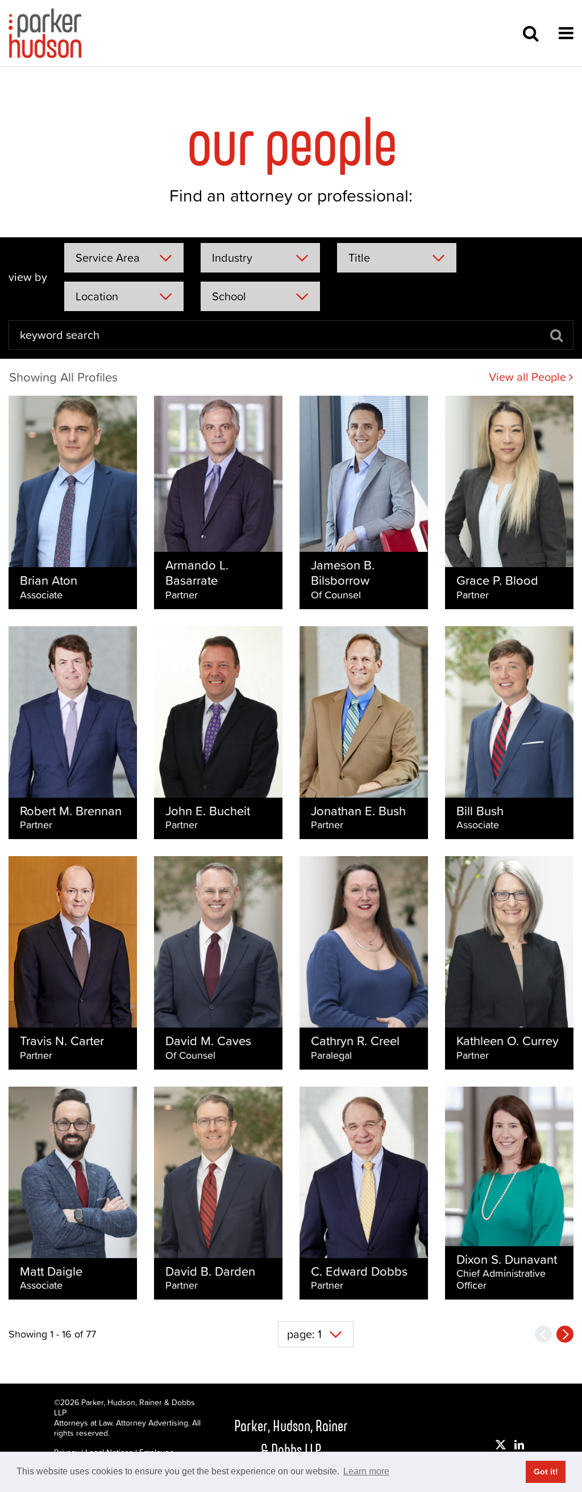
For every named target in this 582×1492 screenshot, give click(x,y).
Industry (232, 257)
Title (359, 257)
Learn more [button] (366, 1471)
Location (97, 296)
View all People (529, 376)
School (229, 296)
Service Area (108, 257)
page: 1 (304, 1334)
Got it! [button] (546, 1471)
